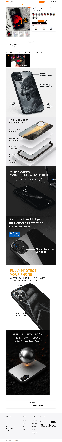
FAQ (32, 430)
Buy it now (39, 23)
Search (42, 1)
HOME (8, 4)
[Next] (28, 18)
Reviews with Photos (35, 420)
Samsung (24, 420)
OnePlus (24, 422)
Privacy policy (34, 426)
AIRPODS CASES (42, 4)
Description (31, 42)
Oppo (24, 423)
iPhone (24, 419)
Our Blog (33, 427)
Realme (24, 429)
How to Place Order (34, 432)
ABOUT (47, 4)
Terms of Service (34, 435)
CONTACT (51, 4)
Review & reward (34, 419)
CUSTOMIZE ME (20, 4)
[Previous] (7, 18)
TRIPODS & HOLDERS (26, 4)
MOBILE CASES (13, 4)
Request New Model (34, 433)
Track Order (33, 429)
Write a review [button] (38, 405)
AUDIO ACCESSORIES (34, 4)
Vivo (23, 426)
